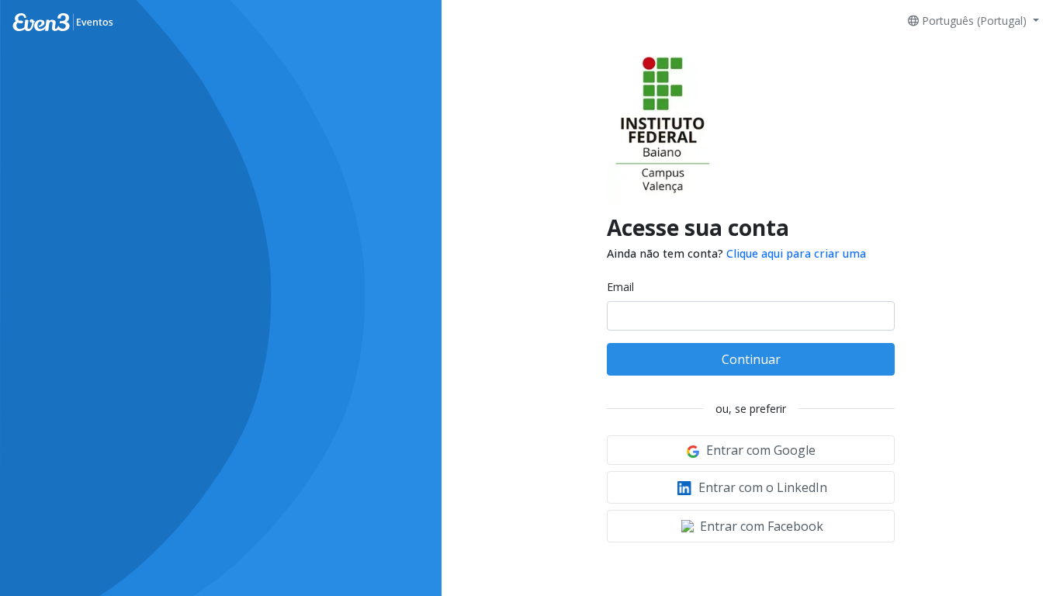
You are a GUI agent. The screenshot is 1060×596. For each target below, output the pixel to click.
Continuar (751, 359)
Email (620, 286)
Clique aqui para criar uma (796, 253)
